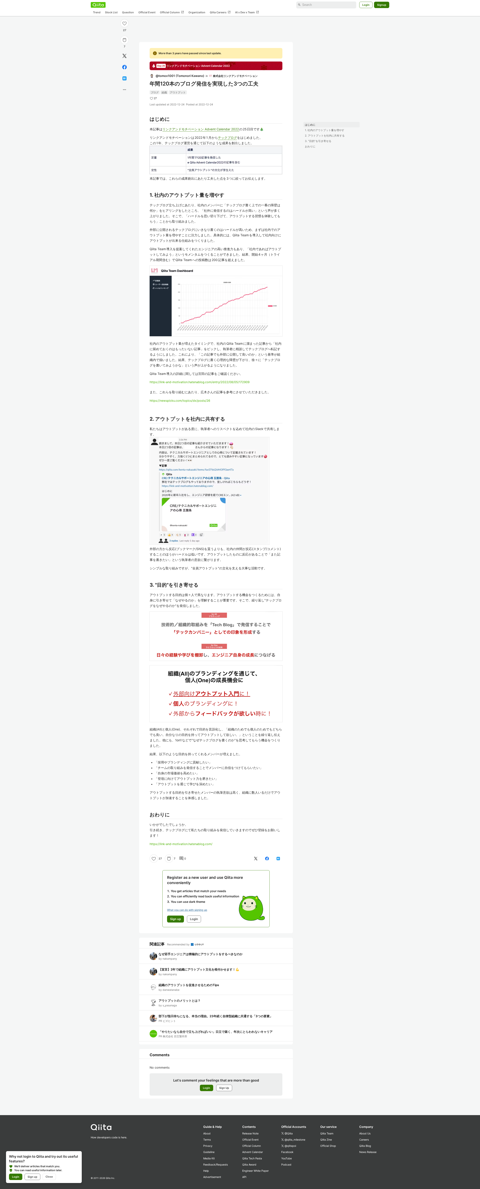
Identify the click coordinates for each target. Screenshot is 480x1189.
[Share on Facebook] (124, 67)
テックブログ (227, 138)
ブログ (155, 92)
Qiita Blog (365, 1145)
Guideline (208, 1152)
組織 (164, 92)
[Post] (124, 56)
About (207, 1133)
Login (366, 4)
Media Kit (209, 1158)
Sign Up (224, 1087)
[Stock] (124, 40)
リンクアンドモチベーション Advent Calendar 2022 (200, 129)
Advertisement (212, 1176)
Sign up (32, 1176)
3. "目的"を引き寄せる (318, 141)
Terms (207, 1139)
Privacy (207, 1145)
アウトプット (178, 92)
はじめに (310, 124)
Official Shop (328, 1145)
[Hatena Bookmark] (124, 78)
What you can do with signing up (187, 909)
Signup (381, 4)
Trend (96, 12)
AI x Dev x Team (247, 12)
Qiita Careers (220, 12)
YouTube (286, 1158)
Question (128, 12)
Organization (196, 12)
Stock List (111, 12)
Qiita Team (326, 1133)
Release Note (250, 1133)
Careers (364, 1139)
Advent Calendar (252, 1152)
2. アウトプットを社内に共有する (325, 135)
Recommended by (178, 944)
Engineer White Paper (255, 1170)
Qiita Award (249, 1164)
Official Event (146, 12)
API (244, 1176)
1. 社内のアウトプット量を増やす (324, 130)
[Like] (124, 23)
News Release (367, 1152)
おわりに (310, 146)
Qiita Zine (326, 1139)
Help (206, 1170)
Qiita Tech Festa (252, 1158)
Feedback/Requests (215, 1164)
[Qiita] (98, 5)
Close (49, 1176)
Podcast (286, 1164)
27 (124, 30)
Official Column (172, 12)
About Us (364, 1133)
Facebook (287, 1152)
